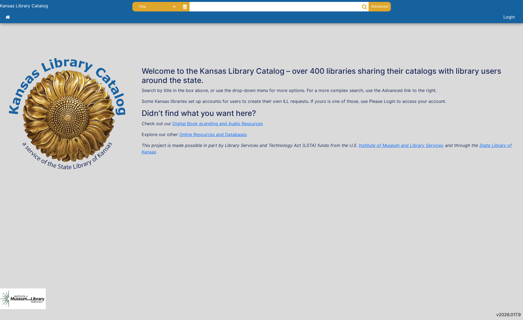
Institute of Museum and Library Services (401, 145)
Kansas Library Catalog (24, 5)
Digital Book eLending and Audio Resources (217, 123)
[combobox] (275, 6)
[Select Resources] (185, 6)
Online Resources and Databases (213, 134)
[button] (364, 6)
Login (509, 17)
